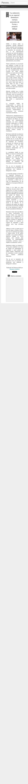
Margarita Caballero (15, 269)
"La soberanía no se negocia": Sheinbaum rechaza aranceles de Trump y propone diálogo (14, 21)
